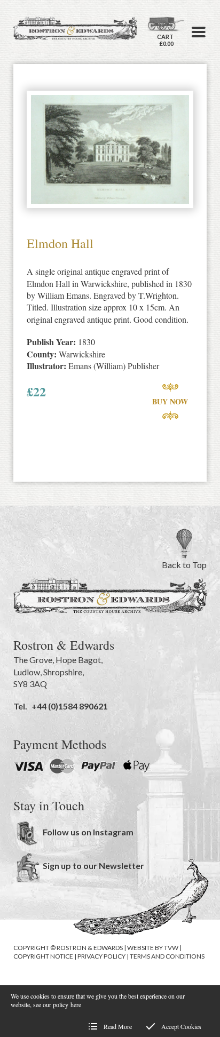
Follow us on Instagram (88, 832)
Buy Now (170, 401)
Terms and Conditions (167, 956)
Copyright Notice (43, 956)
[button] (198, 32)
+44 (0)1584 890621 (70, 706)
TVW (171, 948)
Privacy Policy (101, 956)
